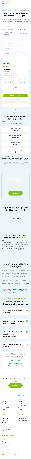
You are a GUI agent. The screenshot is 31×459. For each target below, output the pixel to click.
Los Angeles (5, 407)
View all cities (22, 395)
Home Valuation (23, 368)
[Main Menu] (27, 2)
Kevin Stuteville (17, 289)
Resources (5, 427)
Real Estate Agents (6, 10)
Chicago (4, 405)
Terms (3, 439)
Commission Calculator (15, 363)
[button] (12, 110)
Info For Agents (22, 420)
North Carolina (15, 10)
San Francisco (22, 405)
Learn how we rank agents (20, 285)
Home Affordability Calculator (15, 361)
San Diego (21, 403)
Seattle (20, 409)
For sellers (5, 418)
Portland (20, 401)
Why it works (6, 423)
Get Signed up (22, 423)
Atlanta (4, 399)
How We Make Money (6, 429)
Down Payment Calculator (15, 365)
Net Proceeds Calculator (10, 368)
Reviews (4, 425)
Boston (4, 403)
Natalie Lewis (7, 69)
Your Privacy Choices (5, 444)
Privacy (4, 442)
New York (21, 399)
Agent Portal (22, 418)
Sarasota (20, 407)
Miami (3, 409)
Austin (4, 401)
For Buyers (5, 420)
